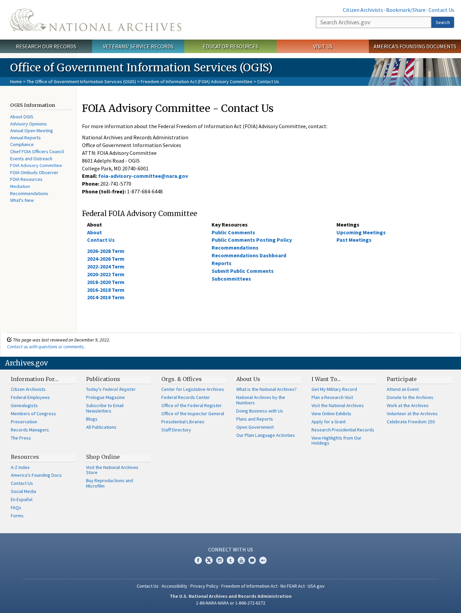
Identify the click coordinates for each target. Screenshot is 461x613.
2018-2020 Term (106, 282)
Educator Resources (230, 46)
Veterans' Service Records (138, 46)
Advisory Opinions (28, 124)
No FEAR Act (292, 586)
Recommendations (29, 193)
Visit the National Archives (337, 405)
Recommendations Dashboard (249, 255)
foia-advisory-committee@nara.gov (143, 175)
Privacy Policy (204, 586)
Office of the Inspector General (192, 413)
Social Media (23, 491)
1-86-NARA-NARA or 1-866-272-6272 (230, 603)
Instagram (220, 560)
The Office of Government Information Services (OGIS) (81, 81)
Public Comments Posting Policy (252, 239)
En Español (21, 499)
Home (16, 81)
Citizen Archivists (363, 9)
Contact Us (441, 9)
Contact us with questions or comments (45, 347)
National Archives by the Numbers (260, 400)
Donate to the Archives (410, 397)
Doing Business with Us (259, 411)
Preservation (24, 422)
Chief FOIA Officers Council (37, 151)
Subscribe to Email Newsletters (105, 408)
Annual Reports (25, 138)
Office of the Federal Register (191, 405)
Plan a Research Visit (332, 397)
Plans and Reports (254, 419)
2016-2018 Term (106, 289)
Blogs (92, 419)
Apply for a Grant (328, 422)
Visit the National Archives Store (112, 470)
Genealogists (24, 405)
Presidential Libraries (183, 422)
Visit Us (322, 46)
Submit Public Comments (243, 270)
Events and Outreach (31, 159)
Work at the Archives (408, 405)
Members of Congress (33, 413)
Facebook (198, 560)
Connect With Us (230, 549)
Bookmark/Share (406, 9)
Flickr (263, 560)
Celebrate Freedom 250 (411, 422)
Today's (111, 389)
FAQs (16, 507)
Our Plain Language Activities (265, 435)
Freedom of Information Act (249, 586)
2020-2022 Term (106, 274)
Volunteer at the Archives (412, 413)
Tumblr (230, 560)
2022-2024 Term (106, 266)
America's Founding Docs (36, 475)
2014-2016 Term (106, 297)
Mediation (20, 186)
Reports (222, 263)
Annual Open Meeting (31, 130)
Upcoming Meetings (361, 232)
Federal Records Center (185, 397)
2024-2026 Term (106, 258)
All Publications (101, 427)
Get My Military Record (334, 389)
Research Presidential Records (342, 430)
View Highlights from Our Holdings (336, 440)
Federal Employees (30, 397)
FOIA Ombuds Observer (34, 172)
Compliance (22, 144)
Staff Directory (176, 430)
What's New (22, 200)
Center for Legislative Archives (192, 389)
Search (443, 22)
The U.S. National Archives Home (95, 19)
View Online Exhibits (331, 413)
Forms (17, 516)
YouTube (241, 560)
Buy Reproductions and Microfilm (109, 483)
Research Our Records (46, 46)
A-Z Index (20, 467)
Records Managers (30, 430)
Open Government (255, 427)
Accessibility (174, 586)
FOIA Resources (26, 179)
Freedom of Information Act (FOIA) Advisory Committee (196, 81)
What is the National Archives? (266, 389)
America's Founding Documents (415, 46)
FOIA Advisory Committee (36, 165)
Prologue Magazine (105, 397)
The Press (21, 438)
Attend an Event (403, 389)
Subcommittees (231, 278)
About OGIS (21, 117)
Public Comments (233, 232)
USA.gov (316, 586)
